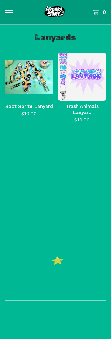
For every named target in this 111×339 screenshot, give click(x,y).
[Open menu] (8, 12)
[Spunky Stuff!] (55, 12)
